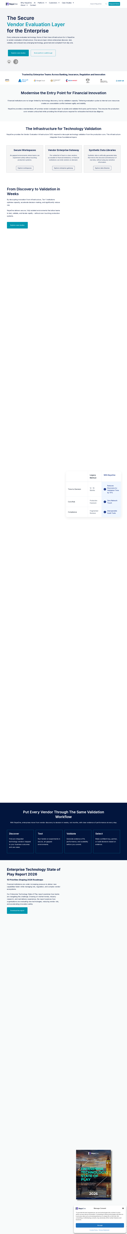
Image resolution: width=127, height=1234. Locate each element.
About (23, 5)
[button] (123, 1208)
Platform (41, 3)
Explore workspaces (25, 168)
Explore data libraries (102, 168)
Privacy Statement (104, 1230)
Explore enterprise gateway (63, 168)
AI (35, 3)
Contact (33, 5)
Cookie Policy (94, 1230)
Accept (99, 1225)
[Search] (106, 4)
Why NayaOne (26, 3)
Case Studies (67, 3)
